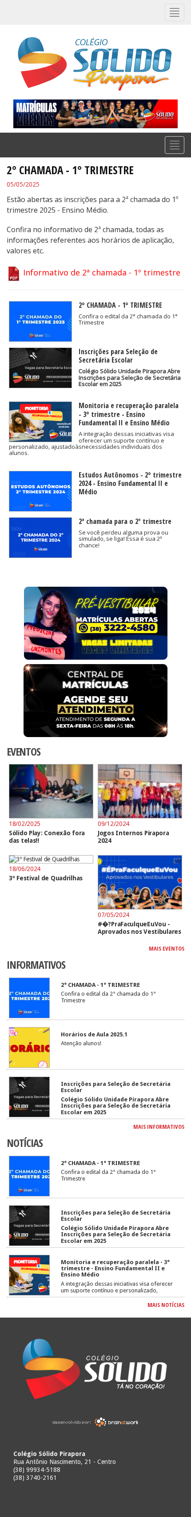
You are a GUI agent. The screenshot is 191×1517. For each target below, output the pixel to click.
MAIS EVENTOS (166, 948)
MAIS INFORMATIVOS (158, 1127)
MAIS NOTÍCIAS (165, 1305)
